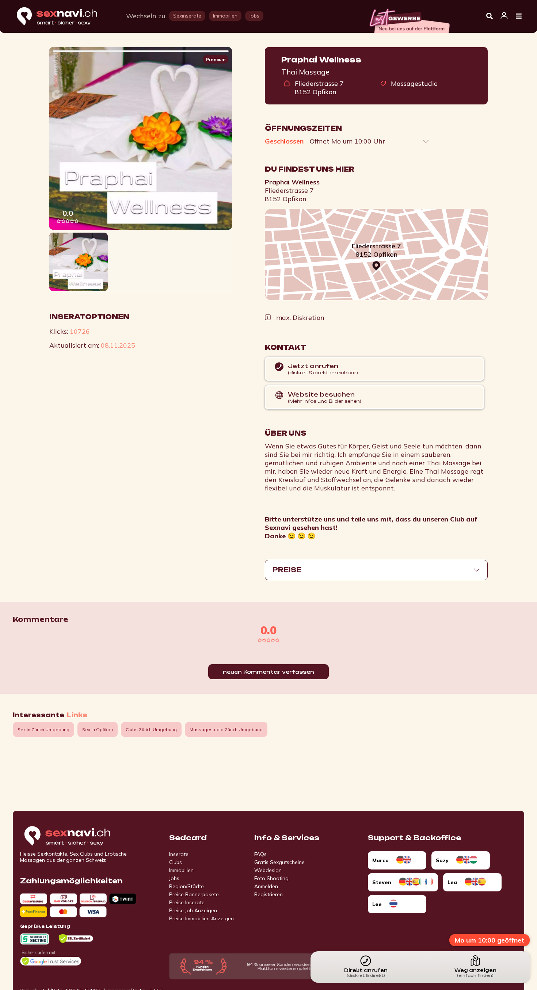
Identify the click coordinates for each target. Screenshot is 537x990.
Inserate (178, 854)
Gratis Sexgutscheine (279, 862)
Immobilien (181, 870)
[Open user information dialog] (504, 16)
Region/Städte (186, 886)
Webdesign (268, 870)
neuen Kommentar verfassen (268, 672)
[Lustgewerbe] (409, 18)
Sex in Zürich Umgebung (43, 729)
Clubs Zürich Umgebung (151, 729)
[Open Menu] (518, 16)
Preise (287, 570)
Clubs (175, 862)
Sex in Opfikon (97, 729)
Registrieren (268, 894)
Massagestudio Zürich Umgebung (226, 729)
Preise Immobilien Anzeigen (201, 918)
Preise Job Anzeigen (193, 910)
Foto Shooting (271, 878)
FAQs (260, 854)
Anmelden (266, 886)
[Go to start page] (80, 836)
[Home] (64, 16)
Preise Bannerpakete (194, 894)
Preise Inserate (187, 902)
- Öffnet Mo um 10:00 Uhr (325, 141)
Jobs (174, 878)
